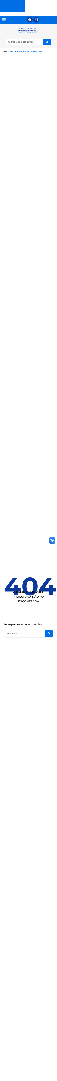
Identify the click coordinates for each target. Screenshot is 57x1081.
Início (5, 51)
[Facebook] (30, 20)
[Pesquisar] (47, 42)
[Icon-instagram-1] (36, 20)
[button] (4, 20)
